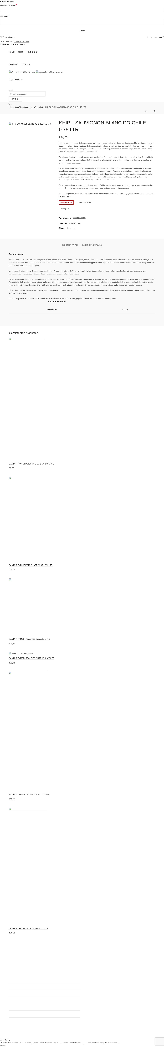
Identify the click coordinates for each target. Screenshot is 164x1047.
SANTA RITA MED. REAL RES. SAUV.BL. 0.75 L (29, 639)
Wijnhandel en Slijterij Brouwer (77, 1034)
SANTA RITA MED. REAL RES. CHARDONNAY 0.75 (31, 658)
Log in (82, 30)
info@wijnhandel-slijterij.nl (59, 1007)
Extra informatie (92, 244)
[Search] (10, 87)
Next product (153, 111)
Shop (20, 52)
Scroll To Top (5, 1040)
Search (15, 99)
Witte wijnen (29, 107)
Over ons (32, 52)
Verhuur (26, 64)
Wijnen (21, 107)
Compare (65, 209)
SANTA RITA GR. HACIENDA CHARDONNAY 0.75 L (31, 464)
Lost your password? (155, 37)
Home (11, 52)
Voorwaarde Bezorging (93, 980)
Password (4, 16)
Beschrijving (70, 244)
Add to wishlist (85, 202)
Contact (13, 64)
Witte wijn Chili (40, 107)
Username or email (8, 5)
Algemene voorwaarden (93, 973)
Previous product (147, 111)
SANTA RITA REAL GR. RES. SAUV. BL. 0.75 (28, 928)
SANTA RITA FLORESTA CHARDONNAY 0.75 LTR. (31, 565)
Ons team (88, 966)
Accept (3, 1046)
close (11, 2)
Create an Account (21, 41)
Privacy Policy (89, 977)
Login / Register (15, 79)
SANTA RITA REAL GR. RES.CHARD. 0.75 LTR (29, 795)
